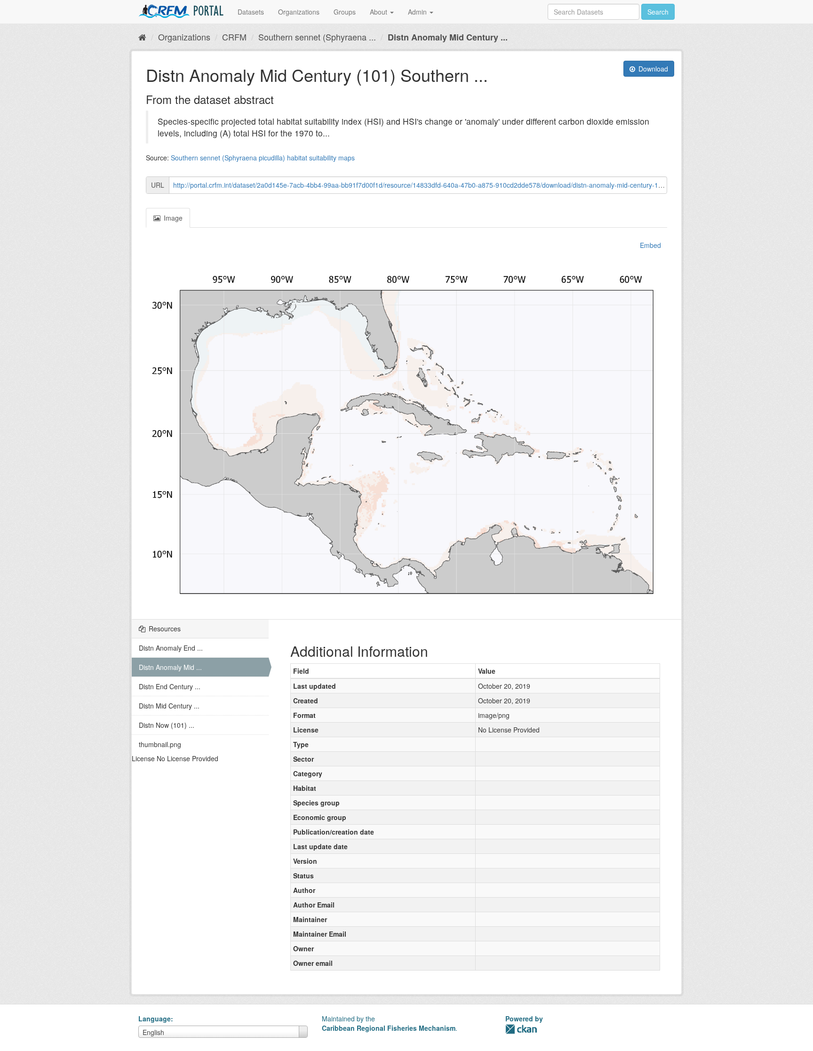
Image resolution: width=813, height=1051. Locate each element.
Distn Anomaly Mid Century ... (448, 37)
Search (658, 11)
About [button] (379, 11)
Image (172, 218)
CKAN (521, 1029)
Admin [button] (418, 11)
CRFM (234, 37)
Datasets (251, 11)
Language (154, 1018)
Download (652, 68)
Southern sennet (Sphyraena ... (317, 37)
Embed (649, 245)
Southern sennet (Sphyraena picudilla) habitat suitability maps (263, 157)
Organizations (298, 11)
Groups (345, 11)
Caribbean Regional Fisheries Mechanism (388, 1028)
